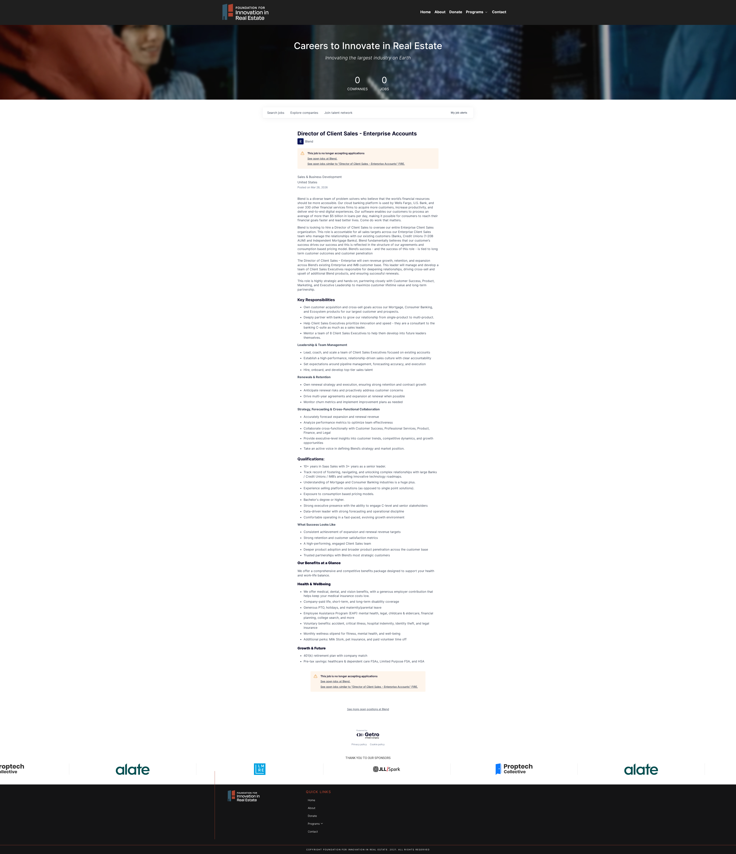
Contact (499, 12)
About (440, 12)
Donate (455, 12)
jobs (275, 113)
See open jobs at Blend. (322, 158)
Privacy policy (359, 744)
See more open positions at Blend (368, 709)
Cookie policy (377, 744)
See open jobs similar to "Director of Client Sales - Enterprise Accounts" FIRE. (356, 163)
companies (304, 113)
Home (425, 12)
